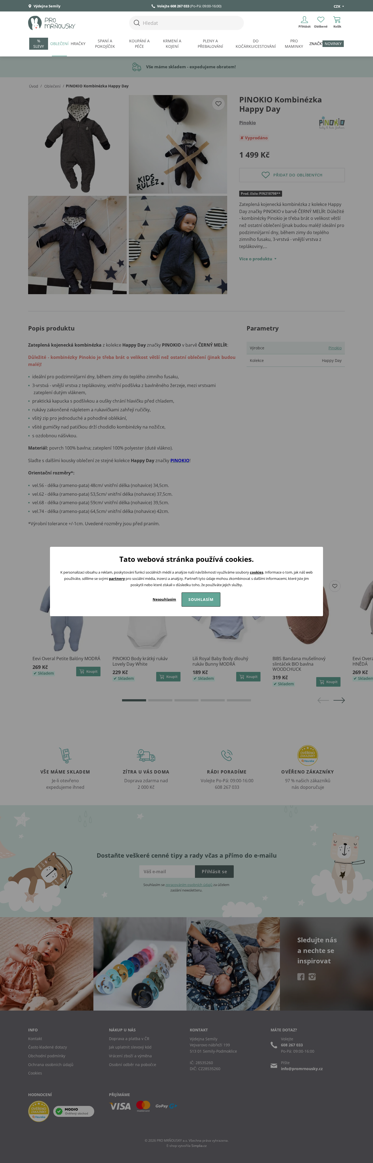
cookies (256, 572)
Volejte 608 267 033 (173, 6)
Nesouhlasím (164, 599)
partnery (117, 578)
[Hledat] (137, 22)
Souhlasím (201, 599)
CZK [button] (337, 6)
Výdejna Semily (46, 6)
